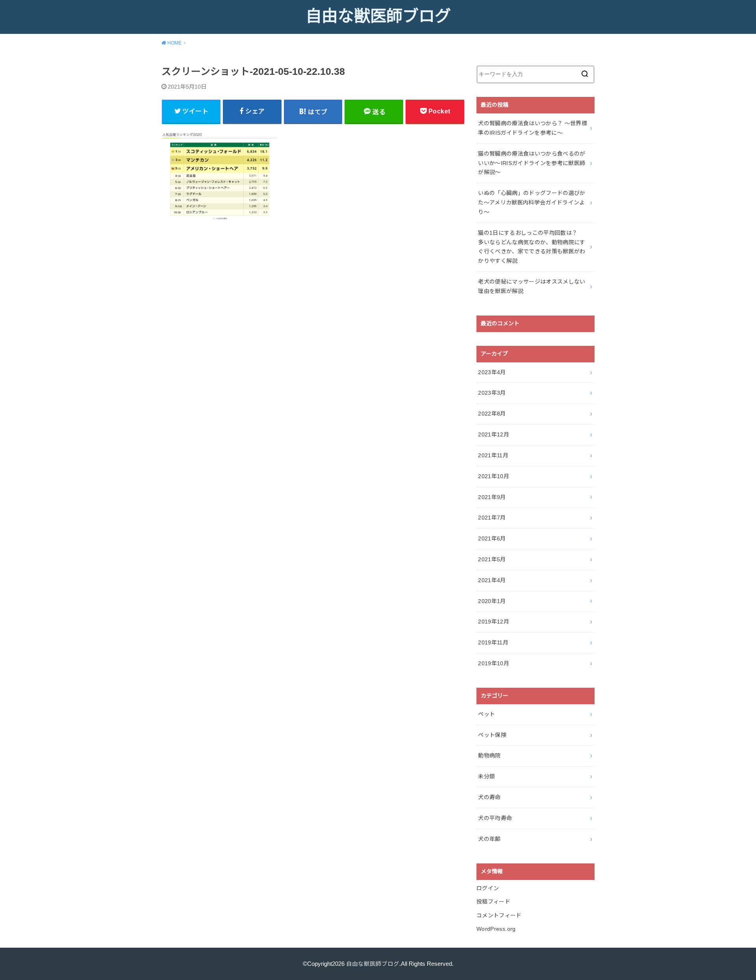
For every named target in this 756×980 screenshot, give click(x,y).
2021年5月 (492, 559)
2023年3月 (492, 393)
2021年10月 (493, 476)
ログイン (487, 888)
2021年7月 (492, 517)
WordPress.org (496, 929)
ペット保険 (492, 735)
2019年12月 (493, 621)
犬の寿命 (489, 797)
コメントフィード (499, 915)
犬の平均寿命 (495, 818)
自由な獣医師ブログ (378, 16)
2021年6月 (492, 538)
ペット (486, 714)
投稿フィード (493, 901)
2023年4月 (492, 372)
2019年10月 (493, 663)
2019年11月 (493, 642)
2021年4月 (492, 580)
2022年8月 (492, 413)
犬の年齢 (489, 839)
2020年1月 (492, 601)
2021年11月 (493, 455)
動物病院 (489, 755)
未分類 (486, 776)
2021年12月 (493, 434)
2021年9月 (492, 497)
